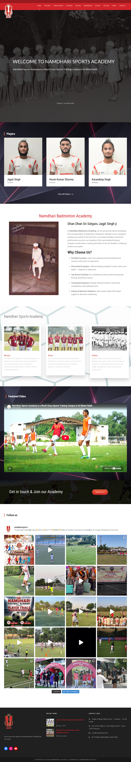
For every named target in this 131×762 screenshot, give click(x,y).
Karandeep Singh (58, 179)
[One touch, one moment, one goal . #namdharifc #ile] (50, 611)
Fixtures (47, 5)
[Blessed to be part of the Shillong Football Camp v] (19, 581)
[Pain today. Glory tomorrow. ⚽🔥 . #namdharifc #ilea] (50, 581)
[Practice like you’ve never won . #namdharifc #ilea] (112, 611)
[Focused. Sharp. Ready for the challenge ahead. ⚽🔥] (81, 673)
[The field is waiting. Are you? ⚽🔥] (19, 611)
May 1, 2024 (62, 725)
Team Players (58, 5)
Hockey (97, 5)
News (114, 5)
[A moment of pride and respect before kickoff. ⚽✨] (50, 673)
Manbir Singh (99, 179)
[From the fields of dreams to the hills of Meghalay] (81, 550)
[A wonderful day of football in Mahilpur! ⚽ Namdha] (112, 550)
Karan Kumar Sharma (19, 179)
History (78, 5)
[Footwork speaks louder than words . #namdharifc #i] (81, 611)
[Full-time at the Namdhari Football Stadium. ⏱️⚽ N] (112, 642)
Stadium (69, 5)
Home (39, 5)
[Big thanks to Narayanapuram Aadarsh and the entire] (112, 581)
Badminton (88, 5)
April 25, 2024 (63, 736)
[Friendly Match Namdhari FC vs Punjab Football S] (19, 550)
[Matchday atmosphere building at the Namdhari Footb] (112, 673)
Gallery (106, 5)
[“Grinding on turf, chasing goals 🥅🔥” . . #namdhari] (81, 642)
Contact (122, 5)
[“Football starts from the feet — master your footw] (50, 642)
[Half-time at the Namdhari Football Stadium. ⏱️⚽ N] (19, 673)
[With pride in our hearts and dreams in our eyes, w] (81, 581)
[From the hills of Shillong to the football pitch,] (50, 550)
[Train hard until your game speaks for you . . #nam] (19, 642)
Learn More (66, 96)
